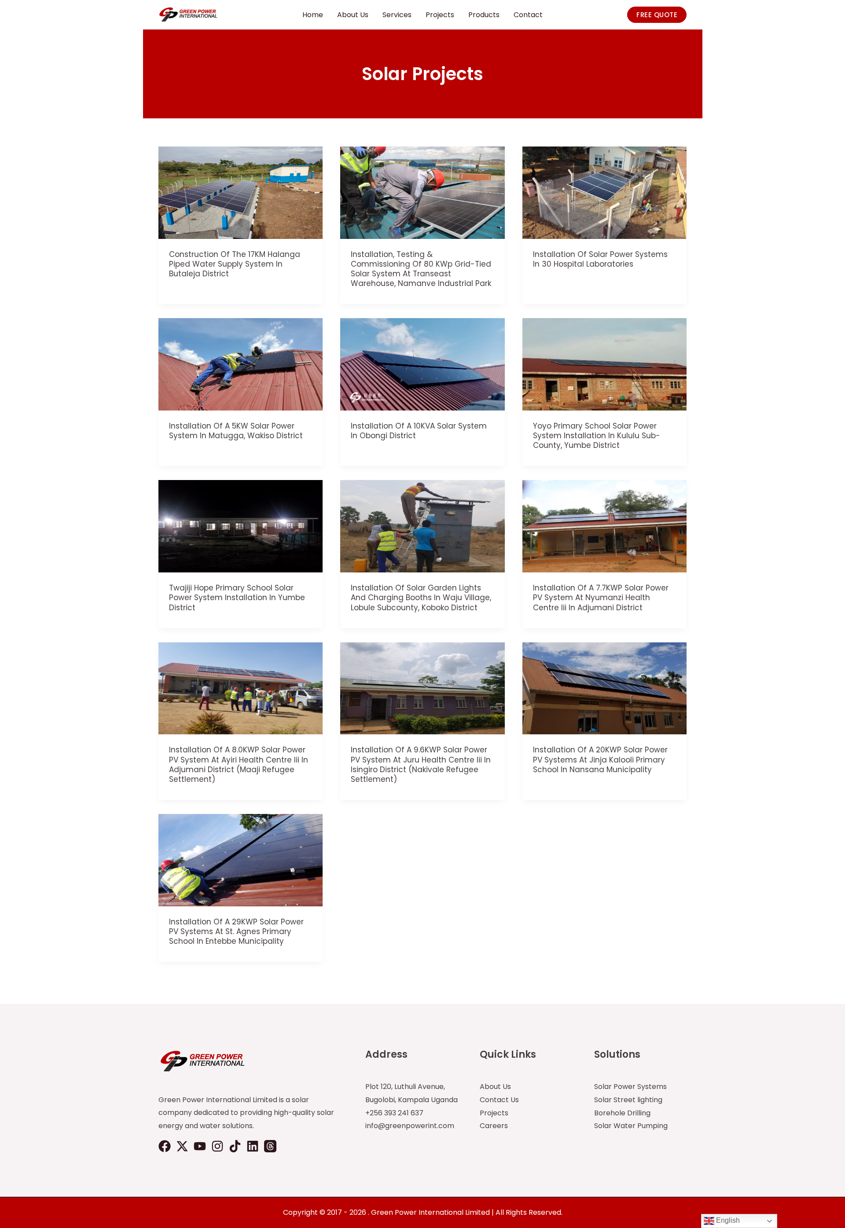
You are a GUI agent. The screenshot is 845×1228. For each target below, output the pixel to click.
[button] (657, 15)
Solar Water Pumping (631, 1126)
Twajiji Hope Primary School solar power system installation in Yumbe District (237, 597)
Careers (494, 1126)
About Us (352, 15)
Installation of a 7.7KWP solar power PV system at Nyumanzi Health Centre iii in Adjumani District (601, 597)
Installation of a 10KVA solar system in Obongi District (419, 431)
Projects (440, 15)
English (727, 1220)
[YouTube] (200, 1146)
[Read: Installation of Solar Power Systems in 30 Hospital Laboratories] (604, 192)
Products (484, 15)
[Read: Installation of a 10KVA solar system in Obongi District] (422, 364)
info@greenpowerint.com (409, 1126)
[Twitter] (182, 1146)
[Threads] (270, 1146)
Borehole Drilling (622, 1113)
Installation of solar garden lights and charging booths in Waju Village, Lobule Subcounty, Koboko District (421, 597)
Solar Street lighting (628, 1100)
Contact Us (499, 1100)
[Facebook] (164, 1146)
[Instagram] (217, 1146)
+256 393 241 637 (394, 1113)
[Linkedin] (252, 1146)
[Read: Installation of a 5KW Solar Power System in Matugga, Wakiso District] (240, 364)
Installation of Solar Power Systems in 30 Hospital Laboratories (600, 259)
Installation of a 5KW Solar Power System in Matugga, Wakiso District (236, 431)
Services (396, 15)
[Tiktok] (235, 1146)
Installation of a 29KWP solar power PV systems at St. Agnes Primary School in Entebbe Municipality (236, 931)
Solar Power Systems (630, 1086)
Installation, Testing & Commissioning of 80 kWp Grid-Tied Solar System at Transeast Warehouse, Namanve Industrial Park (421, 269)
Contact (528, 15)
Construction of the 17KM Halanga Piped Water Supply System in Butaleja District (234, 264)
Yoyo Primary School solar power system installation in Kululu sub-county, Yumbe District (596, 436)
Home (312, 15)
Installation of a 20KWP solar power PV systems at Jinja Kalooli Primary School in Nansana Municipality (600, 759)
